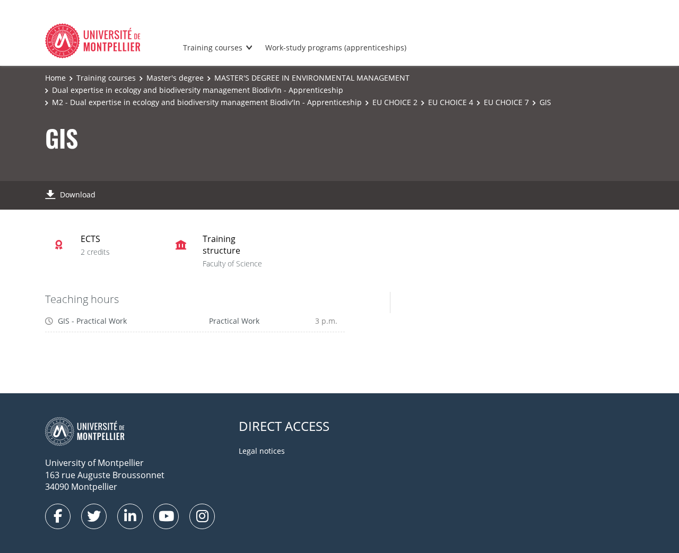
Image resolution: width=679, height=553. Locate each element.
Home (55, 78)
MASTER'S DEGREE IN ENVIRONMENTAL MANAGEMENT (312, 78)
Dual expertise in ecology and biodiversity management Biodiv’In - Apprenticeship (197, 90)
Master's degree (175, 78)
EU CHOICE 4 (450, 102)
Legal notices (262, 451)
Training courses (212, 47)
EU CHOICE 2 (394, 102)
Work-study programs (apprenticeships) (335, 47)
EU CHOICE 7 (506, 102)
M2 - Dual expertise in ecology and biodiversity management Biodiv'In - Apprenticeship (207, 102)
